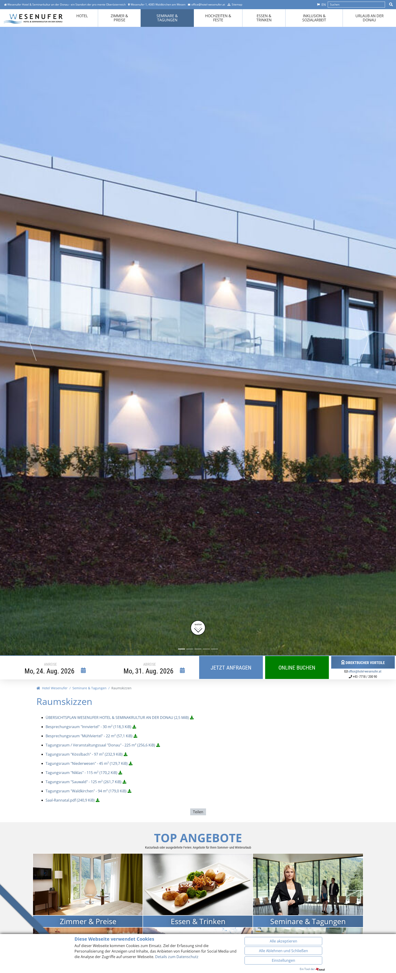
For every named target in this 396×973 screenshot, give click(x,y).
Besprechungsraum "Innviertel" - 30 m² (88, 726)
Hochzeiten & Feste (218, 17)
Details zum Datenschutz (176, 956)
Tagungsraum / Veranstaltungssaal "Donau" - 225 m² (100, 745)
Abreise (149, 664)
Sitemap (237, 4)
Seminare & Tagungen (167, 17)
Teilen (198, 811)
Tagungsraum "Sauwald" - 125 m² (83, 781)
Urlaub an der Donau (369, 17)
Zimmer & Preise (119, 17)
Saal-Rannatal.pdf (70, 800)
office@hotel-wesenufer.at (208, 4)
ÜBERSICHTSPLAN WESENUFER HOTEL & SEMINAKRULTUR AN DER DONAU (117, 717)
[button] (32, 339)
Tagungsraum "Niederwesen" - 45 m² (87, 763)
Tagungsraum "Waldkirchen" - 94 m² (86, 791)
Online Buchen (296, 668)
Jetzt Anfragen (231, 668)
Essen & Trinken (264, 17)
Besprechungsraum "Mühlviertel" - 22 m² (89, 735)
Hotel (82, 15)
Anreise (50, 664)
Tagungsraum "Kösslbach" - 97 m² (84, 754)
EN (324, 4)
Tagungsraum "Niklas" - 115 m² (81, 772)
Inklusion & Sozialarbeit (314, 17)
